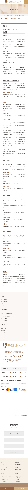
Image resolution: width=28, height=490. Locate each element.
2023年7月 (3, 334)
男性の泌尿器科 (16, 29)
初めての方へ (5, 467)
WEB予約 (21, 488)
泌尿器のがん (5, 479)
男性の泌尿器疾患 (6, 475)
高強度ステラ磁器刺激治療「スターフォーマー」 (11, 313)
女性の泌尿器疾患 (6, 477)
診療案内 (4, 473)
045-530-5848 (13, 356)
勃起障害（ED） (4, 318)
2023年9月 (3, 330)
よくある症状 (18, 464)
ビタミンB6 (3, 315)
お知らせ (17, 467)
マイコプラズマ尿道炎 (5, 316)
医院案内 (4, 464)
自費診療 (2, 305)
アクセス (4, 469)
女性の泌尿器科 (4, 299)
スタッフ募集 (18, 469)
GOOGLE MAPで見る (21, 415)
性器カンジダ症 (4, 320)
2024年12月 (3, 328)
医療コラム (18, 473)
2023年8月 (3, 332)
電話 (7, 488)
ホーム (3, 462)
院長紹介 (17, 462)
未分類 (2, 303)
